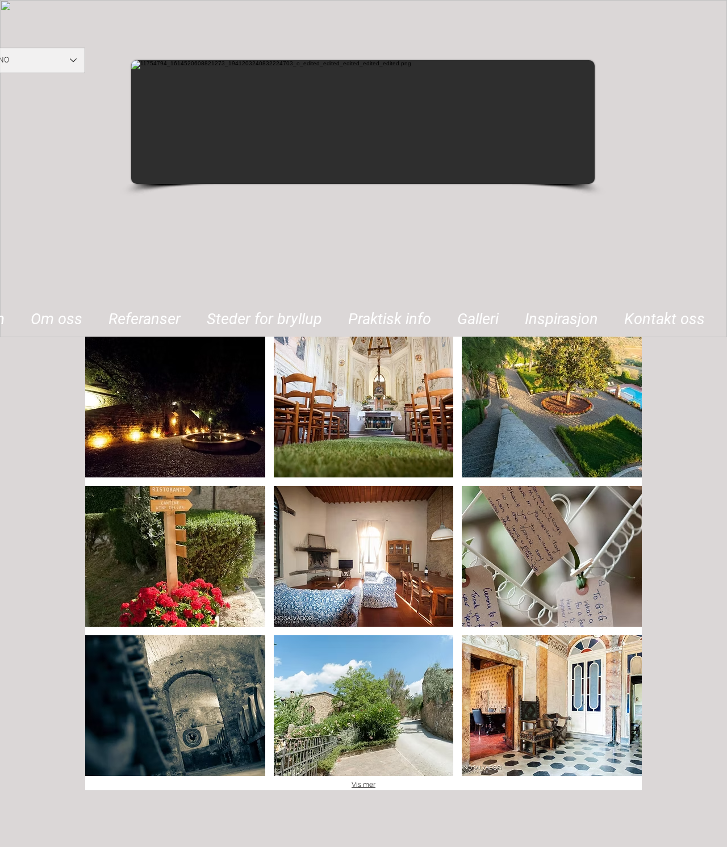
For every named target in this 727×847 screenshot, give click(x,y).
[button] (264, 314)
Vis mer (363, 785)
